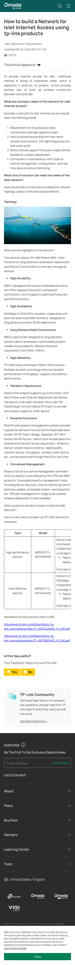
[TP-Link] (14, 896)
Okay (37, 956)
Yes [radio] (14, 672)
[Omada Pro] (61, 896)
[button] (59, 6)
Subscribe (60, 763)
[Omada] (37, 896)
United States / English (27, 879)
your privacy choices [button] (15, 948)
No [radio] (30, 672)
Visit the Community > (33, 721)
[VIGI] (14, 908)
